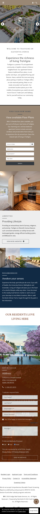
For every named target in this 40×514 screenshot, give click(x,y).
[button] (33, 2)
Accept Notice (33, 510)
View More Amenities (14, 241)
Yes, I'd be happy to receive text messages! (18, 419)
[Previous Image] (2, 24)
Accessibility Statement (29, 478)
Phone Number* (9, 414)
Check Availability (20, 30)
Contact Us (16, 478)
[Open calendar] (32, 144)
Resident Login (5, 474)
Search (20, 163)
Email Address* (9, 409)
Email (17, 444)
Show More (34, 423)
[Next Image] (37, 24)
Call (5, 444)
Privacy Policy (6, 452)
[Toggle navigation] (3, 2)
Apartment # (10, 154)
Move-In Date (11, 144)
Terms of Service (19, 452)
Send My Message (20, 457)
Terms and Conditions (31, 474)
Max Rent (9, 158)
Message (7, 428)
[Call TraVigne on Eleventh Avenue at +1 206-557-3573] (37, 2)
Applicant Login (17, 474)
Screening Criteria (19, 482)
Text (11, 444)
